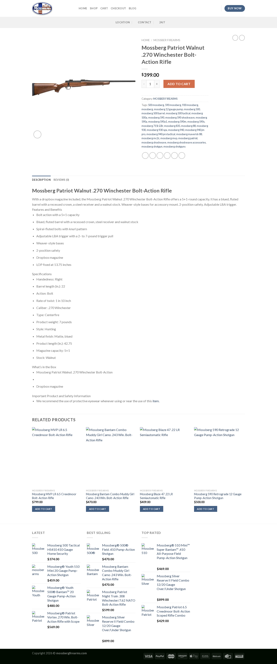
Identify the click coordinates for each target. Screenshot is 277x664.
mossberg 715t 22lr (152, 125)
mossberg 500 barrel (153, 113)
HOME (83, 8)
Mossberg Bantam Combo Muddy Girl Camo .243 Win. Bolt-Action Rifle (110, 496)
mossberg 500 (192, 109)
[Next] (244, 475)
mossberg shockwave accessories (186, 142)
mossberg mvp (168, 138)
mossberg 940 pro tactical (160, 134)
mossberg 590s (196, 121)
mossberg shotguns (174, 146)
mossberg (147, 109)
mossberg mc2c (150, 138)
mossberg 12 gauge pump (168, 109)
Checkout (118, 8)
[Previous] (32, 475)
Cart (104, 8)
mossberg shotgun (152, 146)
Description (41, 179)
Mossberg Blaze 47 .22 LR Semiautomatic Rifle (156, 496)
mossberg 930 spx (157, 130)
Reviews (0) (61, 179)
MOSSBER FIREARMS (167, 40)
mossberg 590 (156, 117)
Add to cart (178, 84)
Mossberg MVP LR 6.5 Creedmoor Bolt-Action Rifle (54, 496)
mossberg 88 (188, 125)
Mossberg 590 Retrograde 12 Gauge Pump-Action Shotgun (218, 496)
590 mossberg (173, 105)
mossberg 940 (176, 130)
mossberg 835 (172, 125)
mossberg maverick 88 (189, 134)
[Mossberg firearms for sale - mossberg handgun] (52, 8)
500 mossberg (156, 105)
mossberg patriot (188, 138)
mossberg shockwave (154, 142)
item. (155, 401)
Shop (94, 8)
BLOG (132, 8)
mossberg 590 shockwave (180, 117)
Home (146, 40)
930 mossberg (190, 105)
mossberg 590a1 (157, 121)
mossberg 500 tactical (178, 113)
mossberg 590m (177, 121)
